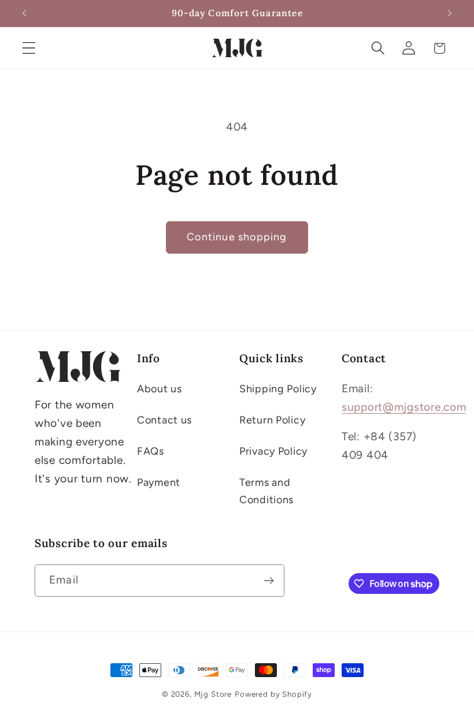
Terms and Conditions (266, 491)
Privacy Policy (273, 451)
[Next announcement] (449, 13)
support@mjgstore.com (404, 407)
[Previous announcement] (24, 13)
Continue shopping (237, 237)
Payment (158, 482)
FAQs (150, 451)
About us (159, 388)
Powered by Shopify (273, 693)
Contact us (164, 420)
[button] (29, 48)
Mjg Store (213, 693)
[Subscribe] (268, 580)
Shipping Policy (278, 388)
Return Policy (272, 420)
